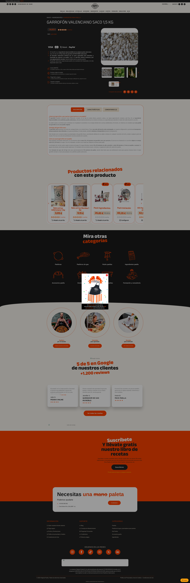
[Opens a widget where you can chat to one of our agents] (184, 580)
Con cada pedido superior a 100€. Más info (95, 307)
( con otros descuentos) (95, 308)
